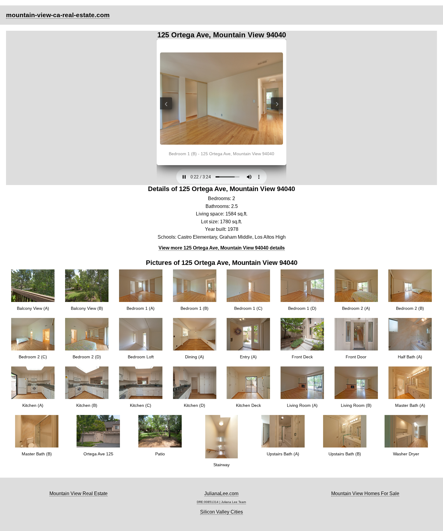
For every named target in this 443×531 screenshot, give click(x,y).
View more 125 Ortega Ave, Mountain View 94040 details (222, 247)
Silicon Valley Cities (221, 511)
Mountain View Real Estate (78, 493)
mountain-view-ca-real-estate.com (58, 14)
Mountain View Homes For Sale (365, 493)
